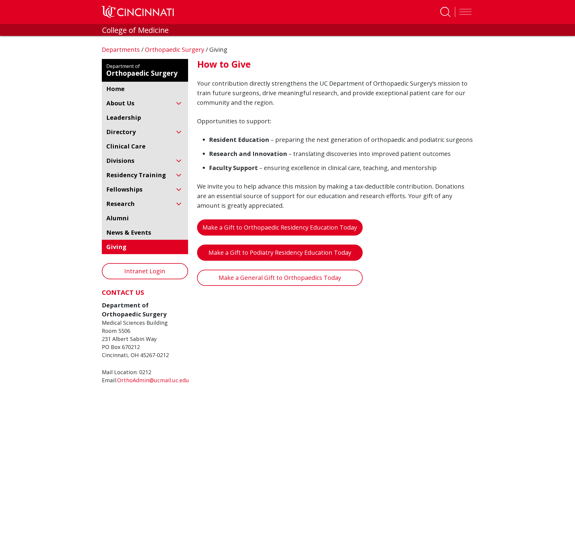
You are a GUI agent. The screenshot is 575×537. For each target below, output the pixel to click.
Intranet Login (144, 271)
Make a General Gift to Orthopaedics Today (280, 278)
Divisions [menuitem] (120, 161)
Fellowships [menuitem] (124, 189)
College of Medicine (135, 30)
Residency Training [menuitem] (136, 175)
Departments (121, 49)
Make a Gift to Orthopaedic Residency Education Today (279, 227)
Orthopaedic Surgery (175, 49)
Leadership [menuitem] (123, 117)
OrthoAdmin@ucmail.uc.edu (153, 380)
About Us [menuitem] (120, 103)
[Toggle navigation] (464, 12)
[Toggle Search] (445, 12)
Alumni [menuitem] (117, 218)
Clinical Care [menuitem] (126, 146)
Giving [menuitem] (116, 247)
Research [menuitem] (120, 204)
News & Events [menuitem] (128, 232)
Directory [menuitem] (121, 132)
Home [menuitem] (115, 89)
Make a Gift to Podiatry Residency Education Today (279, 252)
